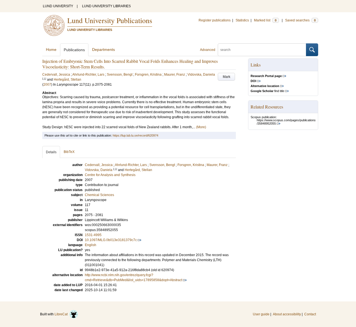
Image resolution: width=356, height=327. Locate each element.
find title (267, 91)
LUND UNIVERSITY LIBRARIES (106, 6)
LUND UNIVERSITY (58, 6)
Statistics (242, 20)
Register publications (215, 20)
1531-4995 (93, 235)
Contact (310, 314)
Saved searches (300, 20)
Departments (103, 49)
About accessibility (287, 314)
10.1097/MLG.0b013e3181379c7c (111, 240)
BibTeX (69, 152)
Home (51, 49)
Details (51, 152)
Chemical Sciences (99, 195)
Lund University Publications (109, 20)
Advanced (207, 50)
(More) (201, 127)
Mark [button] (226, 77)
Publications (74, 50)
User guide (261, 314)
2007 (47, 84)
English (90, 245)
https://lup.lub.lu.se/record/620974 (135, 135)
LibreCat (62, 314)
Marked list (265, 20)
